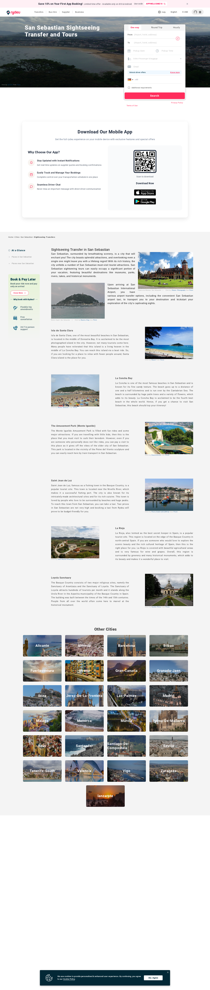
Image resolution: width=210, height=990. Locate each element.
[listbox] (174, 12)
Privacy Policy (177, 103)
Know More (18, 293)
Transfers (38, 12)
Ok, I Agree (153, 978)
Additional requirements (142, 88)
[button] (131, 79)
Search (154, 95)
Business (79, 12)
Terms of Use (132, 106)
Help (164, 12)
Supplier (66, 12)
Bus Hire (53, 12)
